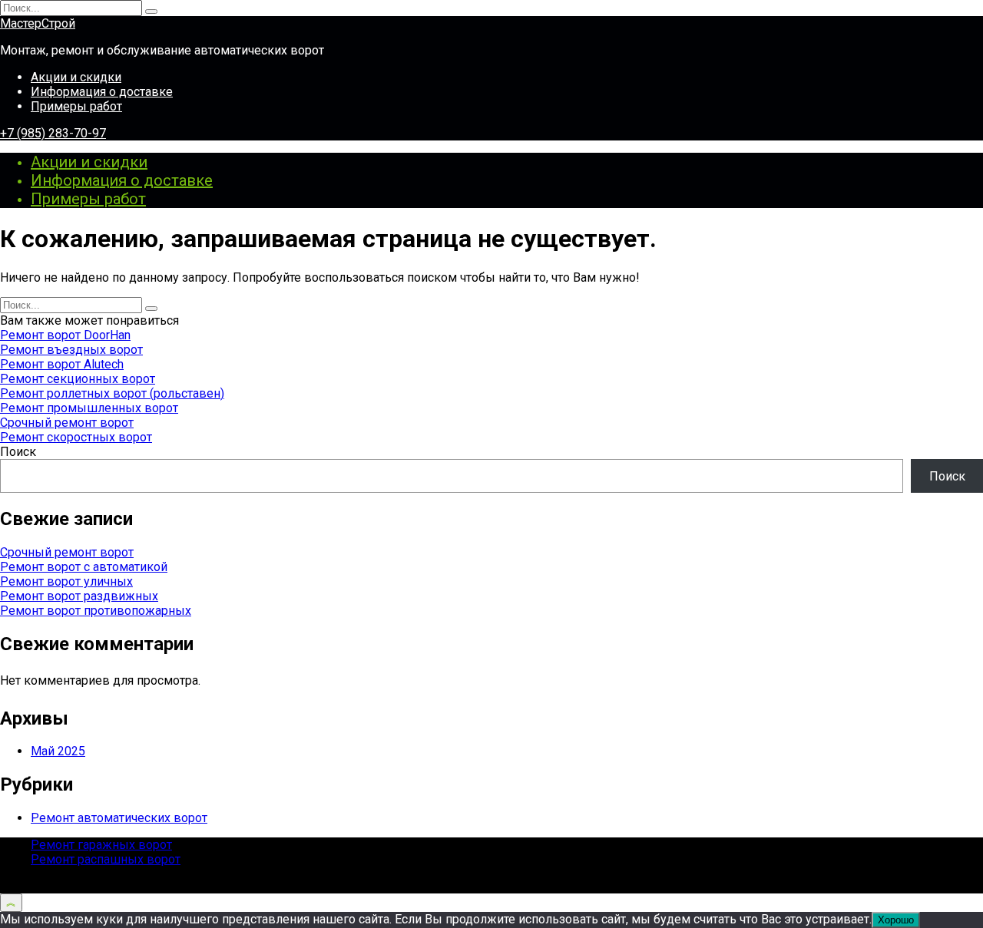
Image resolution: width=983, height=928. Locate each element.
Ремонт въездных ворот (71, 349)
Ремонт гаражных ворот (101, 844)
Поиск (18, 451)
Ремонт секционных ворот (77, 379)
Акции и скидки (76, 77)
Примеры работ (76, 106)
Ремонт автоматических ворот (119, 818)
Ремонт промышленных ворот (89, 408)
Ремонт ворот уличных (66, 581)
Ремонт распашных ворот (105, 859)
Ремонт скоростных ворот (76, 437)
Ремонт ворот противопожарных (95, 610)
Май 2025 (58, 751)
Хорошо (896, 920)
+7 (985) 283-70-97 (53, 133)
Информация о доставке (102, 91)
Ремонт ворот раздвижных (79, 596)
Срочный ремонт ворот (67, 422)
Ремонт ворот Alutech (62, 364)
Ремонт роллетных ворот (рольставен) (112, 393)
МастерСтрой (37, 23)
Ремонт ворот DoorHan (65, 335)
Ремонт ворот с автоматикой (83, 567)
